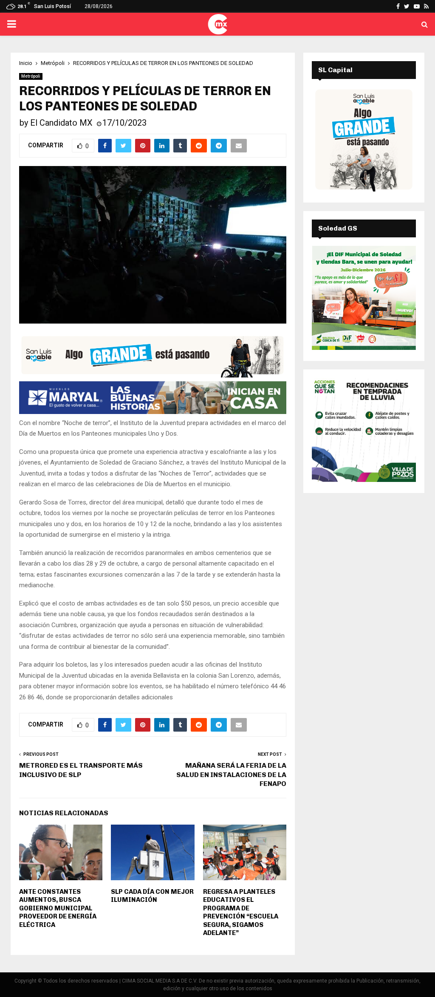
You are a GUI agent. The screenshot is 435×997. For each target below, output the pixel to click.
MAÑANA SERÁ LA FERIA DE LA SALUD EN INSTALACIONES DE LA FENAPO (231, 774)
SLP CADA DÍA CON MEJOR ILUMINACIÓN (152, 896)
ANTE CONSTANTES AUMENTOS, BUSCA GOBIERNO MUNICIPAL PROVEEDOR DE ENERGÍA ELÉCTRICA (57, 908)
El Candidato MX (61, 123)
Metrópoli (30, 76)
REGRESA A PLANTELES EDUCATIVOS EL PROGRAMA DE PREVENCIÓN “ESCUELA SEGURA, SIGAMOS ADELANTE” (240, 912)
